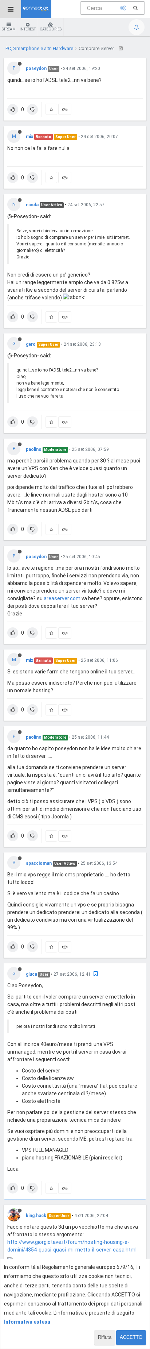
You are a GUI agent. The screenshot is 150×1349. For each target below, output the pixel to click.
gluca (31, 974)
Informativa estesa (27, 1322)
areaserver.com (62, 598)
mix (29, 136)
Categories (51, 29)
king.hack (36, 1215)
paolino (34, 449)
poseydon (36, 68)
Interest (28, 29)
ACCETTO (131, 1337)
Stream (9, 29)
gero (31, 344)
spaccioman (39, 863)
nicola (32, 204)
